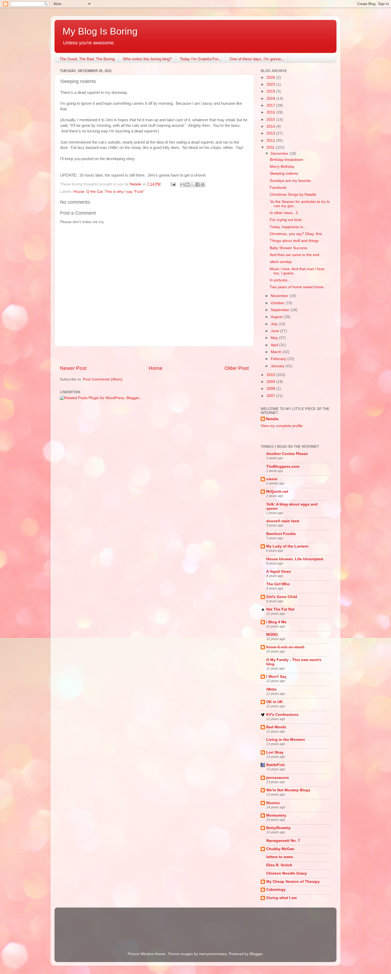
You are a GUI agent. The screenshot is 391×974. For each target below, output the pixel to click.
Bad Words (276, 727)
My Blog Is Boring (100, 31)
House (78, 192)
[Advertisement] (154, 356)
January (278, 366)
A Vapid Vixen (278, 572)
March (276, 352)
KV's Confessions (282, 715)
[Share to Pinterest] (202, 184)
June (275, 331)
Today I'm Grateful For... (200, 59)
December (280, 154)
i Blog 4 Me (276, 622)
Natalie (272, 419)
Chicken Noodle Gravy (286, 873)
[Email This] (182, 184)
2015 (271, 120)
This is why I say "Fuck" (124, 192)
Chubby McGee (280, 849)
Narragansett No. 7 (283, 841)
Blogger (256, 954)
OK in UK (274, 702)
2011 (271, 147)
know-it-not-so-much (285, 647)
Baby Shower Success (288, 248)
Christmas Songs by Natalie (293, 195)
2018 (271, 99)
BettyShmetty (278, 828)
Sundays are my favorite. (291, 181)
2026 (271, 78)
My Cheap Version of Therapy (293, 882)
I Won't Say (276, 677)
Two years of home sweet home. (297, 287)
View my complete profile (282, 426)
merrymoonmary (213, 954)
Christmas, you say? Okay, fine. (296, 234)
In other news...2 (284, 213)
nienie (271, 479)
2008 (271, 389)
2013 (271, 133)
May (275, 338)
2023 (271, 84)
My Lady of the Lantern (287, 546)
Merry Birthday (282, 167)
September (280, 310)
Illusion (273, 803)
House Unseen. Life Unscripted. (295, 559)
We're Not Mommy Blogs (288, 790)
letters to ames (279, 857)
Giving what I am (281, 898)
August (277, 317)
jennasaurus (277, 778)
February (279, 359)
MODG (272, 635)
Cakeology (276, 890)
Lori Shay (275, 752)
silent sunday (281, 262)
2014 (271, 126)
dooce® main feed (282, 521)
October (278, 303)
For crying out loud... (287, 220)
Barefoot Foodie (281, 534)
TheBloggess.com (282, 467)
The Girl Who (278, 584)
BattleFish (275, 765)
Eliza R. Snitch (279, 865)
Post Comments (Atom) (102, 379)
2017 (271, 105)
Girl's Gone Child (281, 597)
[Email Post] (173, 184)
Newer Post (73, 368)
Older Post (236, 368)
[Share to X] (192, 184)
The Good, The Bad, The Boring (87, 59)
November (280, 296)
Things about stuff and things (294, 241)
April (275, 345)
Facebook (278, 188)
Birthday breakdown (286, 160)
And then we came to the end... (296, 255)
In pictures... (280, 280)
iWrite (271, 689)
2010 (271, 375)
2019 (271, 91)
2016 (271, 112)
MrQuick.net (277, 492)
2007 (271, 396)
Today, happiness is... (288, 227)
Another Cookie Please (287, 454)
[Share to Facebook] (197, 184)
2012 (271, 141)
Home (156, 368)
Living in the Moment (285, 740)
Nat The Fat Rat (280, 609)
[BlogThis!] (187, 184)
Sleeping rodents (284, 173)
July (274, 324)
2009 (271, 382)
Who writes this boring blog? (147, 59)
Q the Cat (94, 192)
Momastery (276, 815)
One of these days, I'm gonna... (257, 59)
